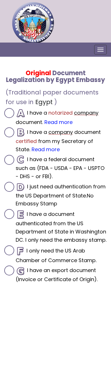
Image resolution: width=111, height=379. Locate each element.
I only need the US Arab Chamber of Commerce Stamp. (56, 255)
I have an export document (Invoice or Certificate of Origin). (57, 275)
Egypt (44, 102)
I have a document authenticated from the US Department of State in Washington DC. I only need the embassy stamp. (61, 226)
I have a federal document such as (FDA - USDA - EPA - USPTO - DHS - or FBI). (60, 168)
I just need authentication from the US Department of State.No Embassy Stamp (61, 195)
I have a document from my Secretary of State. (58, 141)
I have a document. (57, 117)
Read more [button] (58, 122)
